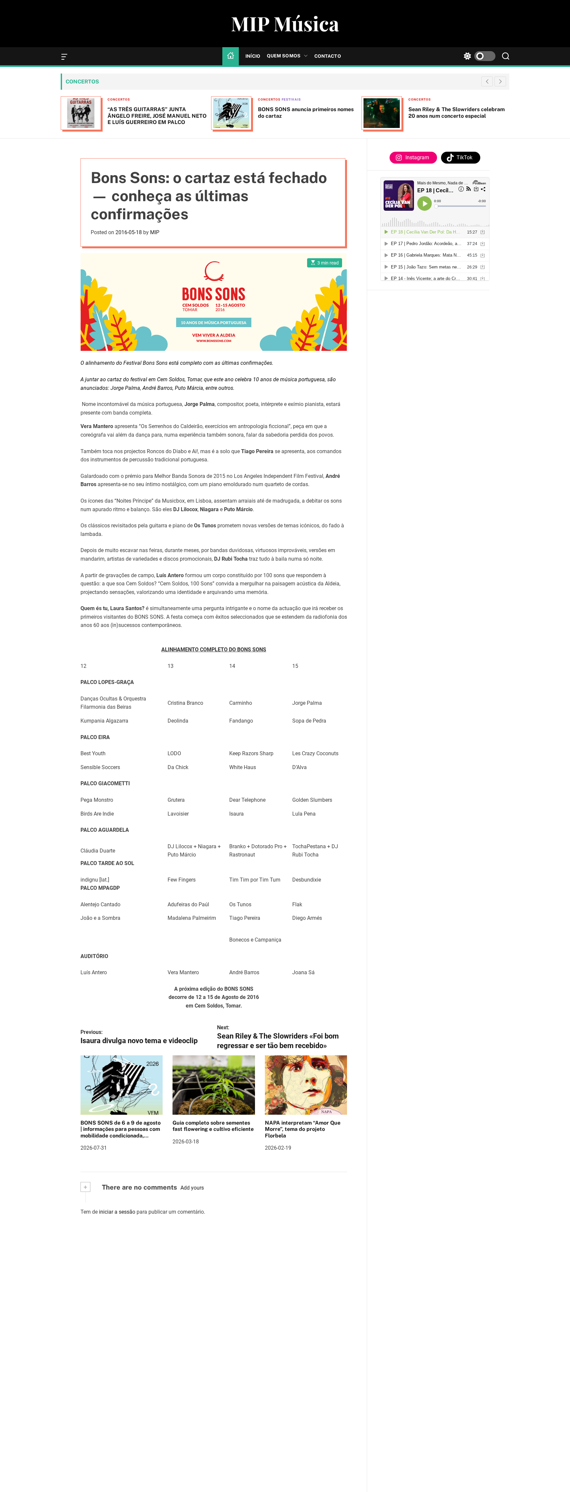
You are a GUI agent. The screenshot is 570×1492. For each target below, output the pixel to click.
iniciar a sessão (117, 1212)
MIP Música (285, 23)
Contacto (327, 56)
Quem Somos (284, 55)
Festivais (291, 99)
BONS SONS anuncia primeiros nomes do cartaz (306, 112)
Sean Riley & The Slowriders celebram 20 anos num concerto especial (456, 112)
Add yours (192, 1188)
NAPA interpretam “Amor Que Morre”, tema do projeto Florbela (302, 1129)
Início (252, 56)
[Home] (230, 56)
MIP (154, 232)
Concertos (119, 99)
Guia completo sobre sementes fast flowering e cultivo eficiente (213, 1126)
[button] (500, 81)
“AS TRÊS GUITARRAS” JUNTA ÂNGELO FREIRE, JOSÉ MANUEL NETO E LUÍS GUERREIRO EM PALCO (157, 115)
